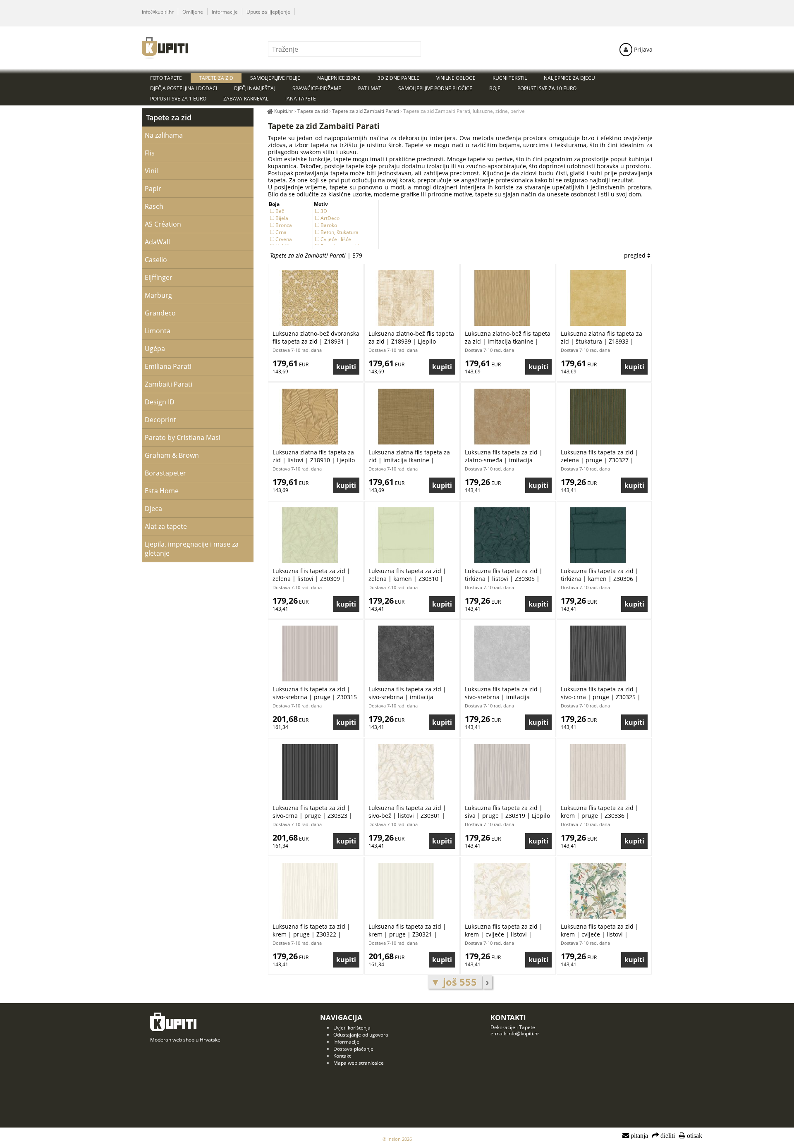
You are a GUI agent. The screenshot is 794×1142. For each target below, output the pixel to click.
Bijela (281, 218)
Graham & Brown (172, 455)
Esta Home (162, 490)
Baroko (328, 225)
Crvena (283, 239)
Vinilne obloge (456, 77)
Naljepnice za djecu (569, 77)
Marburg (158, 295)
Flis (150, 153)
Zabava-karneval (245, 98)
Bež (279, 211)
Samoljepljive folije (275, 77)
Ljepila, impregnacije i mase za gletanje (192, 549)
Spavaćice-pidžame (316, 88)
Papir (153, 188)
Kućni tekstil (510, 77)
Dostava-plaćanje (353, 1048)
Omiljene (192, 11)
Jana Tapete (300, 98)
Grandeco (160, 313)
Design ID (160, 401)
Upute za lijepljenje (268, 11)
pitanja (638, 1135)
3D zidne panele (398, 77)
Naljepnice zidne (339, 77)
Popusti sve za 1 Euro (178, 98)
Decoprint (160, 419)
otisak (693, 1135)
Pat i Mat (369, 88)
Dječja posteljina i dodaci (183, 88)
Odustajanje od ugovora (360, 1034)
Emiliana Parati (168, 366)
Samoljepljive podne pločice (435, 88)
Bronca (283, 225)
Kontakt (342, 1055)
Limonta (157, 330)
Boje (494, 88)
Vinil (151, 170)
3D (323, 211)
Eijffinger (158, 277)
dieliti (667, 1135)
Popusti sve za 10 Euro (546, 88)
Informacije (225, 11)
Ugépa (155, 348)
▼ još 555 (454, 982)
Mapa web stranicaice (358, 1062)
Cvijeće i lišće (335, 239)
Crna (281, 232)
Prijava (642, 49)
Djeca (153, 508)
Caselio (156, 259)
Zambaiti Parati (168, 384)
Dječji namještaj (254, 88)
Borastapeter (165, 473)
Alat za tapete (166, 526)
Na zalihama (164, 135)
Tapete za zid (168, 117)
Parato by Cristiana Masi (182, 437)
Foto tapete (166, 77)
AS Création (163, 224)
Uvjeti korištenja (352, 1027)
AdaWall (157, 241)
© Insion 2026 (397, 1139)
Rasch (154, 206)
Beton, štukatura (339, 232)
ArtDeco (330, 218)
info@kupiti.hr (158, 11)
